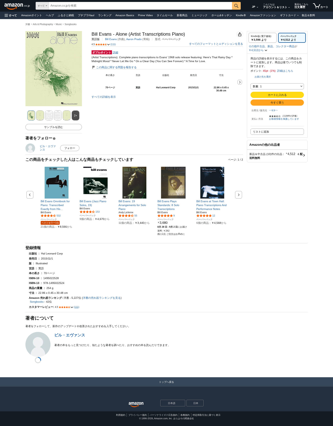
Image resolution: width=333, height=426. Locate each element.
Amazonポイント (31, 15)
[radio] (262, 38)
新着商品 (182, 15)
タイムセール (165, 15)
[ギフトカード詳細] (298, 15)
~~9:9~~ (273, 110)
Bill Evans (111, 39)
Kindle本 (241, 15)
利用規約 (120, 415)
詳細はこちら (285, 70)
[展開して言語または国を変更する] (257, 7)
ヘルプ (50, 15)
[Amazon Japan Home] (136, 405)
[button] (11, 15)
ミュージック (199, 15)
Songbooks (71, 24)
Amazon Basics (124, 15)
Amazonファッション (263, 15)
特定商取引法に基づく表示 (206, 415)
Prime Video (145, 15)
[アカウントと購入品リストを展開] (289, 7)
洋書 (27, 24)
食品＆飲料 (308, 15)
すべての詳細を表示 (104, 96)
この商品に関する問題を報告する (116, 67)
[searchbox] (140, 5)
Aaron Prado (134, 39)
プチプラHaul (86, 15)
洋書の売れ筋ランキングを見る (102, 297)
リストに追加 (261, 131)
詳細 (115, 52)
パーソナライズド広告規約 (163, 415)
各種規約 (185, 415)
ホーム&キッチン (221, 15)
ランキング (105, 15)
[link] (56, 205)
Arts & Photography (43, 24)
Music (59, 24)
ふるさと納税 (66, 15)
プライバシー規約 (137, 415)
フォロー (69, 148)
